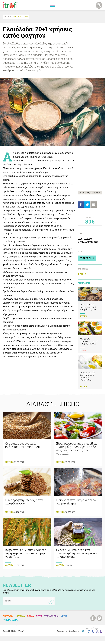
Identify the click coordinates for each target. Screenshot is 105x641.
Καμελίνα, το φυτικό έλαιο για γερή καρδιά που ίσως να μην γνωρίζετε (27, 543)
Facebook (81, 204)
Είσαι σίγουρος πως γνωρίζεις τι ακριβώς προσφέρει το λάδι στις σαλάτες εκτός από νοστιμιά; (78, 439)
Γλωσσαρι (85, 258)
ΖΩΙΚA (83, 350)
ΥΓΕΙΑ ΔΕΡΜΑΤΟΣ (88, 242)
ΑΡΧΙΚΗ (7, 17)
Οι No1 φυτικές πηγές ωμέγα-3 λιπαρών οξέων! (90, 303)
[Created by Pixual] (92, 630)
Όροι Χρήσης (74, 631)
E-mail (94, 204)
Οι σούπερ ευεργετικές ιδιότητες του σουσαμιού (27, 439)
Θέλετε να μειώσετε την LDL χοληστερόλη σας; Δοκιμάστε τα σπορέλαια (78, 543)
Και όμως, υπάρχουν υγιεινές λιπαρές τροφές (90, 337)
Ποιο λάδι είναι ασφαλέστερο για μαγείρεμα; (78, 492)
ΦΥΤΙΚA (17, 17)
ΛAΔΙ (25, 17)
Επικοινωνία (62, 631)
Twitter (87, 204)
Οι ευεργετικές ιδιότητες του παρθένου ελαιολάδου (90, 372)
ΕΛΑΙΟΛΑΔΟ (85, 238)
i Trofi (10, 5)
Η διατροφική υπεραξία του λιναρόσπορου (27, 492)
